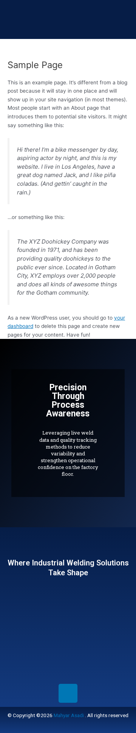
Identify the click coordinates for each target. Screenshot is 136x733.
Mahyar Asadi (69, 715)
